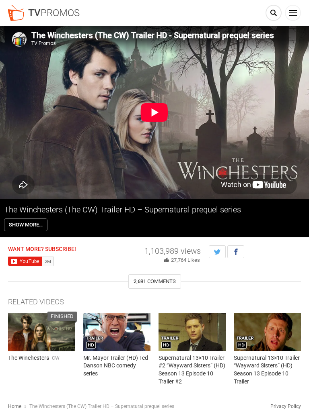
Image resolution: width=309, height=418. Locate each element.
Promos (54, 12)
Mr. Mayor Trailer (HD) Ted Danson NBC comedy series (115, 366)
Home (14, 406)
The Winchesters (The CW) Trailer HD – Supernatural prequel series (122, 209)
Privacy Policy (285, 406)
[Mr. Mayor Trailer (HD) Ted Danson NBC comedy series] (116, 332)
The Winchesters (28, 358)
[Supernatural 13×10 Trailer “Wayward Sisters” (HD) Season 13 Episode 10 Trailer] (267, 332)
